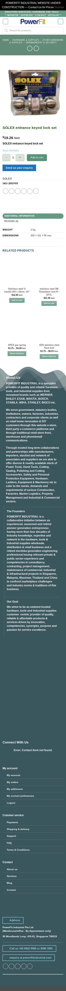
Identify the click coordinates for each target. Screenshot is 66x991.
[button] (5, 21)
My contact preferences (20, 795)
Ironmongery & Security (41, 42)
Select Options (17, 353)
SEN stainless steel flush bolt (49, 346)
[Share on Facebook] (11, 191)
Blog (9, 883)
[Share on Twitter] (17, 191)
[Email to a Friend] (24, 191)
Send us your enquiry (19, 167)
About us (12, 869)
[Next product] (29, 48)
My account (13, 775)
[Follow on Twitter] (17, 966)
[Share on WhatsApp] (5, 191)
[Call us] (30, 966)
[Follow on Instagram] (11, 966)
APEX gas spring (17, 345)
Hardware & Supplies (26, 40)
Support (11, 836)
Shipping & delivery (18, 829)
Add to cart (36, 157)
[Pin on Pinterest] (30, 191)
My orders (12, 782)
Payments (12, 822)
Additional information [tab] (19, 216)
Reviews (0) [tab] (11, 221)
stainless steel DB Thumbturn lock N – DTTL (49, 292)
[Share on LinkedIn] (36, 191)
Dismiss (59, 7)
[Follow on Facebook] (5, 966)
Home (6, 40)
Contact (11, 890)
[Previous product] (36, 48)
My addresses (15, 789)
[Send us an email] (24, 966)
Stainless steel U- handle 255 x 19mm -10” (17, 290)
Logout (11, 802)
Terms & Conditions (18, 849)
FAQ (9, 843)
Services (12, 876)
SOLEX (7, 178)
